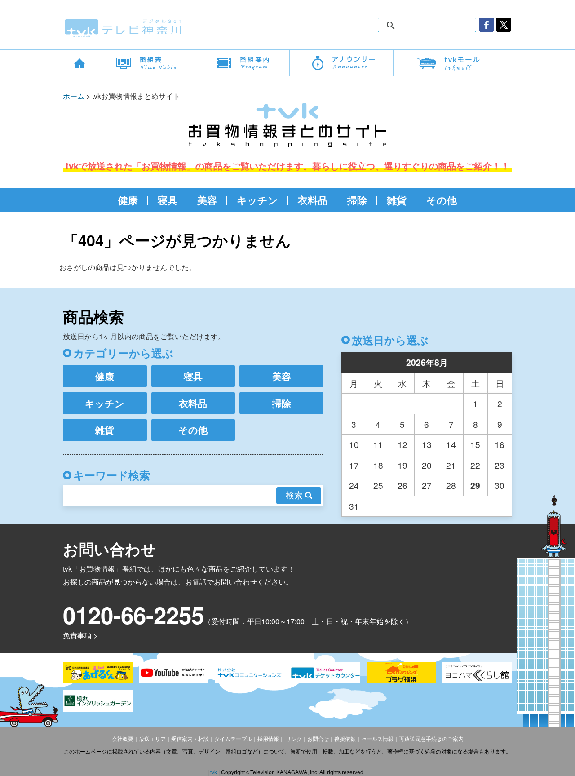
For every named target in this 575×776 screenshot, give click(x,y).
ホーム (73, 96)
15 (475, 444)
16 (499, 444)
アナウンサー (341, 63)
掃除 (357, 200)
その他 (441, 200)
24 (354, 485)
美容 (207, 200)
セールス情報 (377, 739)
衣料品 (312, 200)
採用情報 (268, 739)
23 (499, 465)
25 (378, 485)
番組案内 (242, 63)
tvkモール (453, 63)
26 (402, 485)
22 (475, 465)
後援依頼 (345, 739)
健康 (128, 200)
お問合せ (318, 739)
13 (427, 444)
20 (427, 465)
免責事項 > (80, 635)
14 (451, 444)
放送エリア (152, 739)
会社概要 (122, 739)
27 (427, 485)
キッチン (257, 200)
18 (378, 465)
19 (402, 465)
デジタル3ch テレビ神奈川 (123, 28)
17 (354, 465)
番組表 (146, 63)
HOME (79, 63)
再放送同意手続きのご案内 (431, 739)
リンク (293, 739)
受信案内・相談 (190, 739)
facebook (486, 25)
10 (354, 444)
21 (451, 465)
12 (402, 444)
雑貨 (397, 200)
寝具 (167, 200)
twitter (503, 25)
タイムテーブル (233, 739)
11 (378, 444)
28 (451, 485)
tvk (214, 772)
